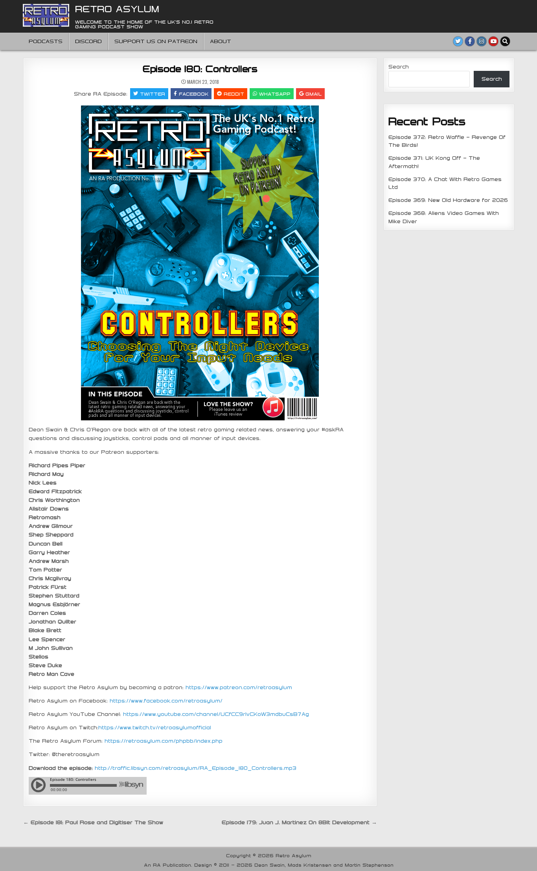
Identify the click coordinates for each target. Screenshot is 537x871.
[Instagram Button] (481, 41)
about (220, 41)
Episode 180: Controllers (200, 68)
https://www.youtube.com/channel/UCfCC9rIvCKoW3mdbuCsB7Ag (216, 714)
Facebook (193, 93)
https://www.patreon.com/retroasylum (239, 687)
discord (88, 41)
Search (398, 66)
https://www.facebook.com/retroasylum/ (166, 700)
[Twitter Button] (458, 41)
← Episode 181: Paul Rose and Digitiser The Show (93, 822)
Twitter (152, 93)
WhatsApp (275, 93)
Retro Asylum (117, 8)
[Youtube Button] (493, 41)
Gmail (313, 93)
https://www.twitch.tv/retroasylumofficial (154, 727)
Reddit (234, 93)
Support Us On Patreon (155, 41)
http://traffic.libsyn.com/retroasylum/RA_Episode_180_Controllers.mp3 (195, 768)
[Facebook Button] (469, 41)
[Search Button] (505, 41)
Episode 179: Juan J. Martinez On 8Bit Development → (299, 822)
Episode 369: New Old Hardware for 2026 (448, 200)
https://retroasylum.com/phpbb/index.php (164, 741)
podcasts (46, 41)
